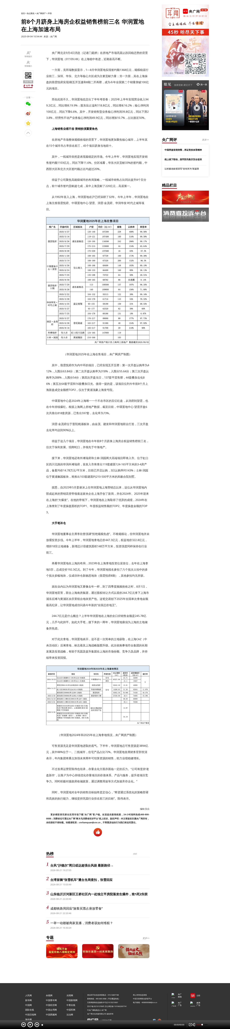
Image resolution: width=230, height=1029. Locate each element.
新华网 (28, 1000)
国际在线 (29, 1009)
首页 (23, 13)
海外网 (28, 1019)
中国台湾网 (51, 1009)
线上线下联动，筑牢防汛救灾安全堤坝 (183, 159)
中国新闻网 (71, 1000)
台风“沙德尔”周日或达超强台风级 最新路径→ (81, 865)
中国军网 (70, 1009)
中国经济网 (51, 1005)
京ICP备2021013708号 (96, 1006)
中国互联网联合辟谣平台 (142, 998)
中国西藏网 (51, 1014)
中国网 (28, 1005)
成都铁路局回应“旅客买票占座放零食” (76, 908)
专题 (50, 937)
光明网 (69, 995)
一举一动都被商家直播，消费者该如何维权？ (81, 923)
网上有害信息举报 (140, 995)
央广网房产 (41, 13)
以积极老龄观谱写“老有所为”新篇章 (182, 168)
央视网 (49, 995)
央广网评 (169, 139)
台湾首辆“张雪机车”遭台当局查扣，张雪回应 (81, 880)
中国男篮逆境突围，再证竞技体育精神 (183, 149)
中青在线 (70, 1005)
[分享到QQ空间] (28, 123)
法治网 (69, 1014)
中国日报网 (30, 1014)
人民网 (28, 995)
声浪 (50, 13)
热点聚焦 (30, 13)
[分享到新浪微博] (28, 113)
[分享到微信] (28, 103)
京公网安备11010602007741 (116, 1006)
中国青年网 (51, 1000)
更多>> (146, 938)
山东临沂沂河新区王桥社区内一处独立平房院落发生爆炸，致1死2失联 (99, 894)
